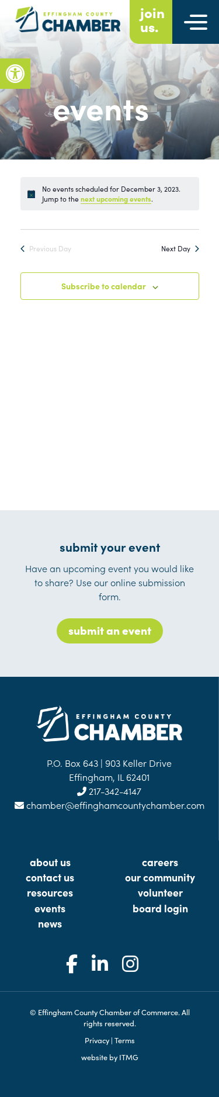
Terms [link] (124, 1039)
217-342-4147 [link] (113, 790)
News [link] (50, 923)
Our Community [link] (160, 877)
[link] (15, 73)
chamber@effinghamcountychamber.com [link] (114, 804)
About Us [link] (50, 861)
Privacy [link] (97, 1039)
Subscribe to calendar (103, 286)
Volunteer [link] (160, 892)
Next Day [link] (175, 248)
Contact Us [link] (50, 877)
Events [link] (49, 908)
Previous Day (50, 248)
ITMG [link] (128, 1056)
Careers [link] (160, 861)
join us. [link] (152, 19)
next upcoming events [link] (116, 198)
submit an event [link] (109, 630)
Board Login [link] (160, 908)
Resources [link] (50, 892)
